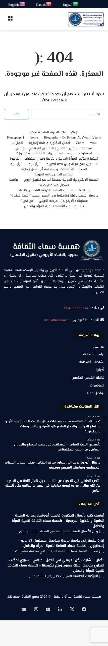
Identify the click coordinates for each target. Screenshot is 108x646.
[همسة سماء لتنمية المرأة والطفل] (86, 19)
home (34, 137)
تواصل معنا (95, 393)
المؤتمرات (97, 385)
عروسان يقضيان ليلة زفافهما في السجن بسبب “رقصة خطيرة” (54, 195)
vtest (93, 142)
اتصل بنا (17, 142)
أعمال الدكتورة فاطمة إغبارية (49, 142)
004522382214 (76, 307)
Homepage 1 (15, 137)
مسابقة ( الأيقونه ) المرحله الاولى (63, 200)
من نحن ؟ (26, 200)
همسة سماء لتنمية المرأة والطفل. (76, 596)
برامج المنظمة (93, 354)
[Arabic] (76, 4)
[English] (22, 4)
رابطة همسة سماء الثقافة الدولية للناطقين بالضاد (54, 190)
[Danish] (49, 4)
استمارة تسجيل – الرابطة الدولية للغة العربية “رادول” (54, 153)
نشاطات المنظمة (91, 362)
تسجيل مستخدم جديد (54, 184)
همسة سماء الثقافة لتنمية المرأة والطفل (54, 206)
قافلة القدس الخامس (88, 377)
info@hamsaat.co (58, 320)
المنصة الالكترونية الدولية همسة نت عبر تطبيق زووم (61, 179)
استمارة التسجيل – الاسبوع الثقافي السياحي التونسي (54, 148)
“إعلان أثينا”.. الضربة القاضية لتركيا (54, 132)
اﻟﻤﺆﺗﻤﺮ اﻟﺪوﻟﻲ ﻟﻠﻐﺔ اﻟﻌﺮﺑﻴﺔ (54, 174)
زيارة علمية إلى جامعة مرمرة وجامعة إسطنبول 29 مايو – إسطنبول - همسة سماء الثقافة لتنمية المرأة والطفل (61, 543)
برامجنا (13, 179)
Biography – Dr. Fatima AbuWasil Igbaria (72, 137)
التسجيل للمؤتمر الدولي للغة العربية (72, 163)
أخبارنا (100, 370)
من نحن (98, 346)
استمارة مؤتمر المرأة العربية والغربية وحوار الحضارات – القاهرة (54, 158)
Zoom (80, 142)
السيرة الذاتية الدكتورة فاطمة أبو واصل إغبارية (54, 169)
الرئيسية (34, 163)
